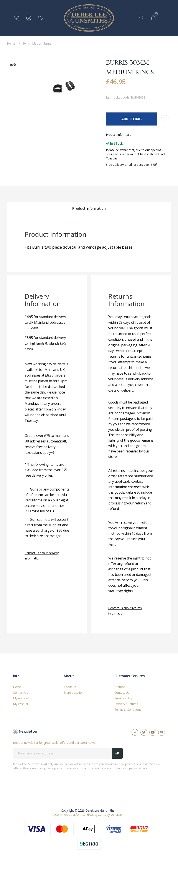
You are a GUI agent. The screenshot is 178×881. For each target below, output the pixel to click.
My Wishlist (20, 704)
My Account (21, 698)
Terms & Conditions (127, 709)
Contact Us (20, 692)
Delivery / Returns (126, 704)
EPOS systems (96, 814)
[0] (154, 18)
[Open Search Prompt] (142, 18)
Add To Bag (131, 119)
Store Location (73, 692)
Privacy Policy (123, 698)
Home (17, 687)
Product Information (119, 134)
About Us (70, 687)
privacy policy (53, 768)
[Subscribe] (117, 753)
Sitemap (119, 687)
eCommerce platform (67, 814)
